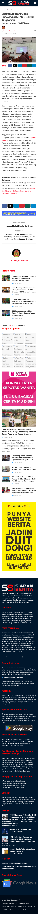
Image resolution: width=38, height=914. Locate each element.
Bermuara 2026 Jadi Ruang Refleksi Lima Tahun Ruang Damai (24, 468)
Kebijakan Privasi (18, 191)
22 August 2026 (17, 472)
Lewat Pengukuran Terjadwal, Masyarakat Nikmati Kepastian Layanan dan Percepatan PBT (22, 458)
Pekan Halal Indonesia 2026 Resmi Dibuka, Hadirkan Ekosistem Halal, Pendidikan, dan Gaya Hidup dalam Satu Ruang (24, 479)
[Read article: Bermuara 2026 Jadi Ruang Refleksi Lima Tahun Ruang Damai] (6, 469)
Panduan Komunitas (8, 906)
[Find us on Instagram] (11, 657)
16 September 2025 (10, 34)
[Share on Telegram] (34, 65)
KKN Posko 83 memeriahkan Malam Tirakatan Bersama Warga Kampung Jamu (23, 313)
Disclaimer (13, 194)
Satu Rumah (16, 799)
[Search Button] (35, 3)
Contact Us (31, 906)
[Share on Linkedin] (20, 65)
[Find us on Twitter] (6, 657)
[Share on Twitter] (15, 65)
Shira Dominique (24, 804)
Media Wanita (6, 797)
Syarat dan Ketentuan (8, 903)
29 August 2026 (17, 318)
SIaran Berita (10, 910)
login (9, 325)
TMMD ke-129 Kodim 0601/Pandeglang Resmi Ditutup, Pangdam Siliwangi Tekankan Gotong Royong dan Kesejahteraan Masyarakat (19, 431)
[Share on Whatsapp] (29, 65)
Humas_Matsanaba (9, 31)
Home (3, 10)
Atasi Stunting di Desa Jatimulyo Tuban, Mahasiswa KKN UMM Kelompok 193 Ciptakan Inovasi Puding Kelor (23, 290)
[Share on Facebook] (10, 65)
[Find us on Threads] (22, 657)
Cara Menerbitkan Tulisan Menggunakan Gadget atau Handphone (19, 867)
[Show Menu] (3, 3)
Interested (20, 745)
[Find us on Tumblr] (19, 657)
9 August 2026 (17, 495)
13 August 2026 (7, 437)
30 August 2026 (17, 283)
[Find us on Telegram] (26, 657)
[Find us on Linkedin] (15, 657)
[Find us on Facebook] (2, 657)
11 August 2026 (17, 462)
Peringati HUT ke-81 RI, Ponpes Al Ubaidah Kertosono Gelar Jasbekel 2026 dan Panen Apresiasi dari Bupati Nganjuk (24, 278)
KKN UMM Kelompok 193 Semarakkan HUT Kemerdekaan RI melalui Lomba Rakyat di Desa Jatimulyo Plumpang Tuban (24, 301)
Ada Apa (9, 799)
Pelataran (15, 797)
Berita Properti (23, 797)
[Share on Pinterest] (24, 65)
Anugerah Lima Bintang (15, 802)
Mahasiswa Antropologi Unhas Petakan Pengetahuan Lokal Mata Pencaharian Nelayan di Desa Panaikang (24, 490)
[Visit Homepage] (18, 3)
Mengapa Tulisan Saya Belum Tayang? (15, 863)
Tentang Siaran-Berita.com (10, 900)
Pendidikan (10, 10)
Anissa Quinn (13, 804)
